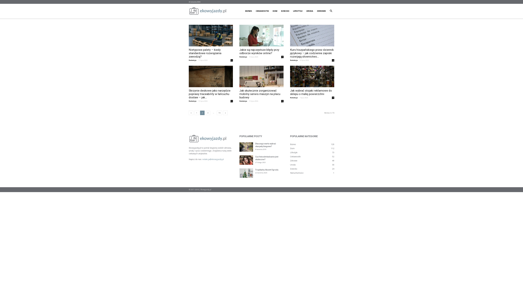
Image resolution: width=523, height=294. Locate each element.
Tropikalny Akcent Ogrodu (266, 170)
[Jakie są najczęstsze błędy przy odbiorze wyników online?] (261, 35)
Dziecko (285, 11)
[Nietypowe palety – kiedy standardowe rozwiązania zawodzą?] (211, 35)
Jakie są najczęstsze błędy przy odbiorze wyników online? (259, 51)
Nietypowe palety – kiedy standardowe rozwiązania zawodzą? (205, 53)
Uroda (309, 11)
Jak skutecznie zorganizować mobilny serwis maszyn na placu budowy (259, 94)
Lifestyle (297, 11)
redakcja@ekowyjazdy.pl (213, 159)
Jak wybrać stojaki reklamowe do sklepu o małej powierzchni (311, 92)
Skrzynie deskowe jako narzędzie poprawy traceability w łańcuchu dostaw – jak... (209, 94)
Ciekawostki (262, 11)
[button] (331, 11)
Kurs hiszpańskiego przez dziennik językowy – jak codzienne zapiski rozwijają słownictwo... (312, 53)
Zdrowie (321, 11)
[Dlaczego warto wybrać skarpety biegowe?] (246, 147)
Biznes (248, 11)
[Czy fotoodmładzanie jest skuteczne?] (246, 160)
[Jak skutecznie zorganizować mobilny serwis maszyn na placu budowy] (261, 76)
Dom (275, 11)
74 (219, 113)
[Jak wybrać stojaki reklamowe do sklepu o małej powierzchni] (312, 76)
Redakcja (192, 60)
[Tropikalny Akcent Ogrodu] (246, 173)
